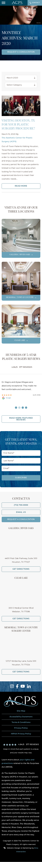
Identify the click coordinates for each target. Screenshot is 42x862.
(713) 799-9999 (21, 505)
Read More (21, 186)
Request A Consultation (21, 519)
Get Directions (21, 569)
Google (8, 398)
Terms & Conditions (21, 722)
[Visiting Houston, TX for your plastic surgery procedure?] (21, 106)
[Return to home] (21, 701)
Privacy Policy (21, 728)
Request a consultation (21, 52)
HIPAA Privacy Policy (21, 734)
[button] (3, 3)
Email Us (21, 512)
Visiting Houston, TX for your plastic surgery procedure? (18, 124)
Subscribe (21, 478)
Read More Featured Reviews (21, 419)
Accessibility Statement (21, 717)
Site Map (21, 711)
